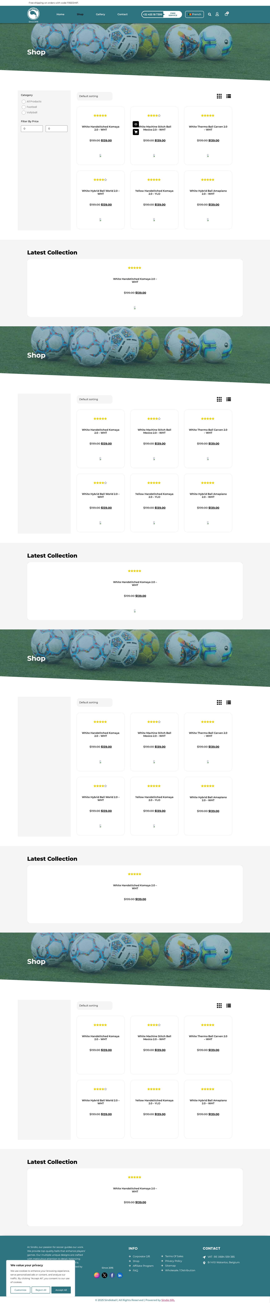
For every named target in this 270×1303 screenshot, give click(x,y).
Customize (20, 1290)
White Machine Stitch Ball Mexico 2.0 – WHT (154, 128)
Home (60, 14)
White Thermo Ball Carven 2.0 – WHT (208, 128)
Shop (80, 14)
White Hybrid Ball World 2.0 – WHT (101, 192)
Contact (123, 14)
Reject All (41, 1290)
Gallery (100, 14)
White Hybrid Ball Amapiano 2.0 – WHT (208, 192)
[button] (209, 14)
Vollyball (32, 112)
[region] (40, 1278)
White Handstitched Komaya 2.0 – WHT (100, 128)
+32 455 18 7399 (152, 14)
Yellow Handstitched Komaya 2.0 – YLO (154, 192)
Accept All (61, 1290)
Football (32, 107)
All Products (34, 101)
